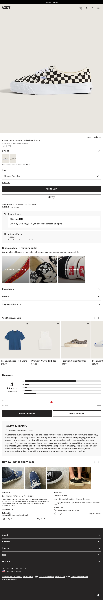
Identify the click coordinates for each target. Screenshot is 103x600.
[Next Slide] (99, 318)
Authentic (97, 137)
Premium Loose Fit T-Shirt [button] (14, 361)
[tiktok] (25, 568)
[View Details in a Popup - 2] (35, 478)
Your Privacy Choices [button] (46, 576)
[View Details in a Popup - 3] (58, 478)
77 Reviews (11, 391)
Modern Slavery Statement (12, 576)
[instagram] (21, 568)
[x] (3, 568)
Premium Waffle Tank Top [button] (43, 361)
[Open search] (92, 8)
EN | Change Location (13, 571)
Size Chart (6, 182)
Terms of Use (60, 576)
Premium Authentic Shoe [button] (74, 361)
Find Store (11, 237)
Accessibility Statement (79, 576)
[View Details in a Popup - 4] (80, 478)
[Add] (27, 323)
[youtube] (16, 568)
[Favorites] (99, 150)
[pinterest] (12, 568)
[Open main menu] (98, 8)
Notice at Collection (9, 580)
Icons (89, 137)
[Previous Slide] (94, 318)
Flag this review (43, 519)
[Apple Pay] (51, 197)
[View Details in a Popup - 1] (13, 478)
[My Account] (87, 8)
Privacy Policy (28, 576)
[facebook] (8, 568)
